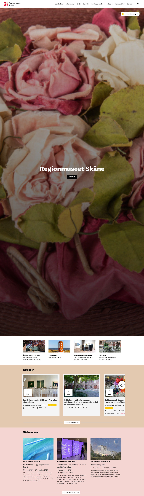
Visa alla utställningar (72, 492)
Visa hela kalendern (73, 422)
